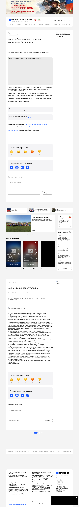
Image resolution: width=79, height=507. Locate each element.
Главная (10, 451)
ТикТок (41, 124)
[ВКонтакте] (11, 167)
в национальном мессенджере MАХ (20, 118)
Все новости (65, 268)
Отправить (47, 193)
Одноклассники (12, 126)
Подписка (65, 24)
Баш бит (11, 24)
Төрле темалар (67, 451)
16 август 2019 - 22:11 (13, 292)
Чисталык (12, 282)
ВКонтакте (28, 124)
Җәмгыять (12, 34)
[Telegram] (22, 167)
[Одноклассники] (17, 167)
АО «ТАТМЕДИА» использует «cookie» (18, 501)
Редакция (57, 24)
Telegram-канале (15, 110)
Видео (19, 24)
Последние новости (22, 451)
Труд (58, 451)
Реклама (48, 24)
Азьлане (40, 24)
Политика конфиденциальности (17, 504)
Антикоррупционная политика (16, 499)
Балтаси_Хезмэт (13, 130)
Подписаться (63, 502)
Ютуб (45, 124)
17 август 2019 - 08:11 (12, 46)
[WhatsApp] (27, 167)
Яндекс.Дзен (28, 126)
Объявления (43, 451)
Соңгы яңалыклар (29, 24)
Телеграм (21, 126)
